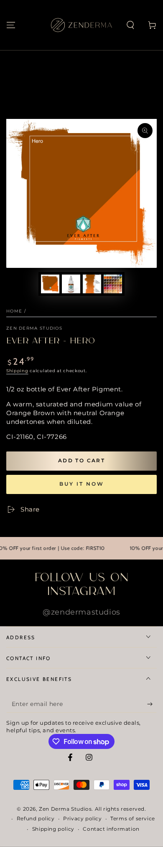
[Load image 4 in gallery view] (113, 284)
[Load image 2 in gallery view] (71, 284)
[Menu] (11, 25)
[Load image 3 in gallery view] (92, 284)
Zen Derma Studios (34, 328)
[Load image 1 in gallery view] (50, 284)
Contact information (111, 829)
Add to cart (81, 460)
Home (14, 311)
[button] (130, 25)
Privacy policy (82, 818)
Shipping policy (53, 829)
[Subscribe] (152, 704)
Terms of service (132, 818)
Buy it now (81, 484)
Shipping (17, 370)
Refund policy (36, 818)
